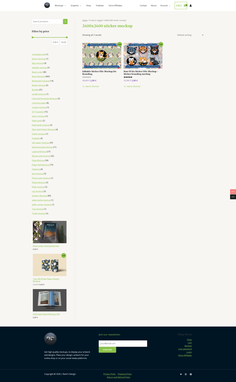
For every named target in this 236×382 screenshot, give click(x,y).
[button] (90, 86)
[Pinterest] (191, 374)
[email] (181, 374)
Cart (190, 342)
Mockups (59, 5)
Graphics (75, 5)
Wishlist (188, 346)
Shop (88, 5)
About (153, 5)
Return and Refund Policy (118, 377)
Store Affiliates (115, 5)
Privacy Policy (109, 374)
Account (164, 5)
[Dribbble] (186, 374)
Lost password (185, 349)
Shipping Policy (125, 374)
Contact (143, 5)
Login (189, 352)
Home (84, 20)
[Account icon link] (191, 5)
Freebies (100, 5)
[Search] (65, 21)
